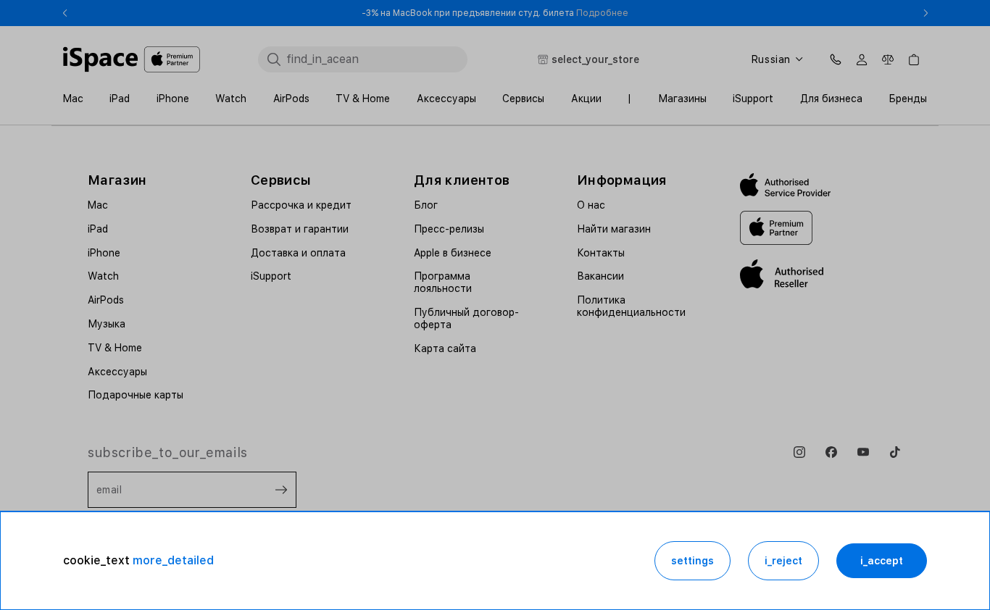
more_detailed (173, 560)
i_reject (783, 561)
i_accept (881, 561)
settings (692, 561)
